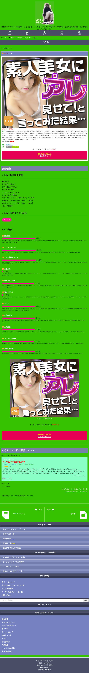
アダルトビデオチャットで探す (14, 557)
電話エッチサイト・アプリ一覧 (14, 529)
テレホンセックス (8, 622)
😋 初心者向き (7, 315)
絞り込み (11, 459)
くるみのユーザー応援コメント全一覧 (74, 489)
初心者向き (6, 642)
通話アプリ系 (9, 144)
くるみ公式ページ (44, 155)
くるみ (10, 53)
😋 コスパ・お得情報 (9, 338)
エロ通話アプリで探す (11, 566)
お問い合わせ (6, 595)
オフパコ (5, 629)
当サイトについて (8, 582)
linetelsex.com (44, 667)
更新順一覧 (9, 543)
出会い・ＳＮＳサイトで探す (13, 571)
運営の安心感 (6, 651)
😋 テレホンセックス (9, 247)
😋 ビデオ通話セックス (10, 257)
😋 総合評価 (6, 236)
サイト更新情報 (7, 589)
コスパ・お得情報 (8, 648)
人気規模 (5, 645)
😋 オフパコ (6, 269)
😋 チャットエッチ (8, 280)
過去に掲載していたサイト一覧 (13, 585)
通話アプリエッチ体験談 (12, 548)
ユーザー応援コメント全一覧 (12, 592)
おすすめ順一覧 (8, 534)
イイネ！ (7, 478)
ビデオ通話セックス (9, 625)
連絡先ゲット (6, 635)
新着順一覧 (8, 539)
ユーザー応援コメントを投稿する (76, 492)
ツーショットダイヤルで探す (13, 562)
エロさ (4, 638)
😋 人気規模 (6, 327)
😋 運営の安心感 (7, 348)
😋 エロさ (5, 304)
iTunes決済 (7, 219)
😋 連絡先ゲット (7, 292)
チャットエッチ (7, 632)
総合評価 (5, 619)
